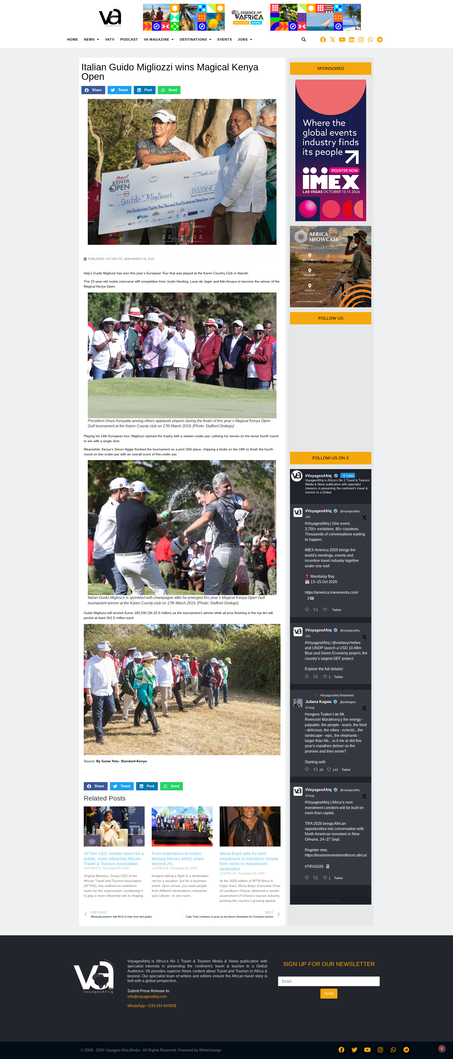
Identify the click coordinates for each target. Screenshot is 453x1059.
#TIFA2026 (314, 866)
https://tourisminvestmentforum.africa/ (336, 855)
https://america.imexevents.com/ (331, 592)
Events (225, 39)
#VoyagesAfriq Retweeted (337, 695)
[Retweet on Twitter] (316, 695)
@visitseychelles (346, 643)
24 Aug (309, 707)
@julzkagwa (348, 702)
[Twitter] (354, 1050)
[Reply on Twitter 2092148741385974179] (308, 677)
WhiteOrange (210, 1050)
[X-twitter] (332, 39)
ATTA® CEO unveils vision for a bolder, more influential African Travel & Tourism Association (114, 858)
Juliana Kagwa (318, 702)
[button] (304, 39)
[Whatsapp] (370, 39)
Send (328, 993)
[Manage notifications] (442, 1048)
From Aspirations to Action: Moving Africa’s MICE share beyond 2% (178, 858)
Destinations (193, 39)
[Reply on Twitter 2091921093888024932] (308, 770)
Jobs (243, 39)
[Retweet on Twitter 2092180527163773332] (317, 610)
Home (72, 39)
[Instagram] (361, 39)
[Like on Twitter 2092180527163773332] (326, 610)
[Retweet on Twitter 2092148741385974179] (317, 677)
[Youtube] (342, 39)
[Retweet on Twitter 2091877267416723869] (317, 878)
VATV (109, 39)
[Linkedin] (351, 39)
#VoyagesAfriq (318, 511)
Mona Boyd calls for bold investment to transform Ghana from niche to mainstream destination (249, 861)
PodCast (129, 39)
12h (307, 636)
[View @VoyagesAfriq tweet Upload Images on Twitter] (328, 866)
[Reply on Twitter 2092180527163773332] (308, 610)
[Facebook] (323, 39)
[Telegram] (380, 39)
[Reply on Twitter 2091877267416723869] (308, 878)
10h (307, 517)
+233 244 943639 (161, 1006)
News (89, 39)
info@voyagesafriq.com (147, 997)
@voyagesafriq (350, 511)
